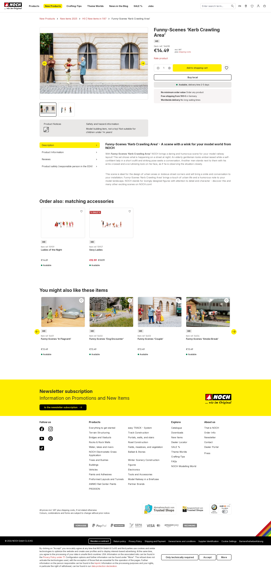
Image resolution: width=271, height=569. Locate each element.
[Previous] (44, 63)
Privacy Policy (135, 541)
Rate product (161, 58)
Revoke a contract (99, 541)
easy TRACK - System (140, 427)
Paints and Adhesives (100, 474)
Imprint (97, 563)
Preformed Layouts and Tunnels (106, 479)
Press (207, 453)
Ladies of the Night (51, 249)
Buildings (93, 464)
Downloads (177, 432)
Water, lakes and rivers (101, 447)
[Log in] (258, 6)
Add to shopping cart (197, 68)
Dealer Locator (179, 442)
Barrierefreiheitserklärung (251, 541)
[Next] (143, 63)
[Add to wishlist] (81, 211)
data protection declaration (104, 566)
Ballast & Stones (136, 451)
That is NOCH (211, 427)
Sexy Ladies (96, 249)
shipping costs (185, 52)
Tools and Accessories (140, 474)
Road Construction (138, 442)
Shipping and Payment (155, 541)
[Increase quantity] (170, 68)
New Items (177, 437)
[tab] (70, 145)
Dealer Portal (211, 447)
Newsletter (210, 437)
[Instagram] (50, 428)
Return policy (120, 541)
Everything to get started (102, 427)
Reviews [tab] (46, 159)
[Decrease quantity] (157, 68)
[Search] (233, 6)
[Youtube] (42, 438)
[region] (94, 72)
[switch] (225, 511)
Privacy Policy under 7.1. (54, 557)
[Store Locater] (246, 6)
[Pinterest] (50, 438)
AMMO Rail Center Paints (102, 484)
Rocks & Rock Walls (99, 442)
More (224, 557)
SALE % (175, 447)
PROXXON (94, 488)
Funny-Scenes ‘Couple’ (150, 338)
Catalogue (176, 427)
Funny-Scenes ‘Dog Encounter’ (106, 338)
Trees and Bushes (98, 460)
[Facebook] (42, 428)
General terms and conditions (182, 541)
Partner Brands (136, 484)
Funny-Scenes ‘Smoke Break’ (202, 338)
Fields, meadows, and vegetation (145, 447)
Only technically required (180, 557)
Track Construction (138, 432)
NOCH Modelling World (183, 466)
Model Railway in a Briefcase (143, 479)
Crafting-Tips (178, 456)
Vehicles (93, 469)
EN (239, 6)
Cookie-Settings (229, 541)
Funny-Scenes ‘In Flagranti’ (56, 338)
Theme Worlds (179, 451)
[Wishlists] (252, 6)
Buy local (193, 77)
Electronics (134, 469)
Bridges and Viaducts (100, 437)
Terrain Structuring (99, 432)
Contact (208, 442)
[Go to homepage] (13, 6)
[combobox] (215, 6)
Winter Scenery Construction (143, 460)
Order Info (210, 432)
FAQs (174, 461)
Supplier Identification (208, 541)
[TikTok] (42, 448)
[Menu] (229, 505)
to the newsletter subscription (61, 407)
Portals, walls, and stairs (141, 437)
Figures (132, 464)
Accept (207, 557)
